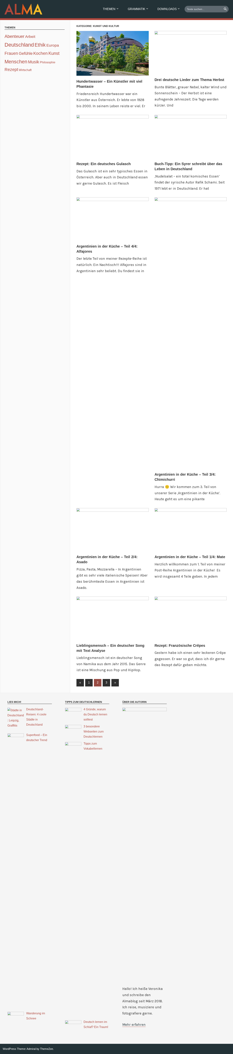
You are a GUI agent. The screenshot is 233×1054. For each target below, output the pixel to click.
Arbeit (30, 36)
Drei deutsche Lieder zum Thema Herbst (189, 80)
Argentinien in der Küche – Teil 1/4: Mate (190, 557)
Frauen (11, 53)
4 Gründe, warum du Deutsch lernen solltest (95, 714)
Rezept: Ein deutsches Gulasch (103, 164)
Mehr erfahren (134, 1025)
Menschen (16, 61)
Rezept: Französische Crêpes (180, 646)
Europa (52, 45)
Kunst (54, 53)
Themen (109, 9)
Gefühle (26, 53)
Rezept (11, 69)
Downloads (167, 9)
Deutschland (19, 45)
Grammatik (136, 9)
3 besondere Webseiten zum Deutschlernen (94, 731)
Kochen (40, 53)
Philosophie (47, 62)
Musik (33, 62)
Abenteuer (14, 36)
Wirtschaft (25, 70)
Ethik (40, 45)
